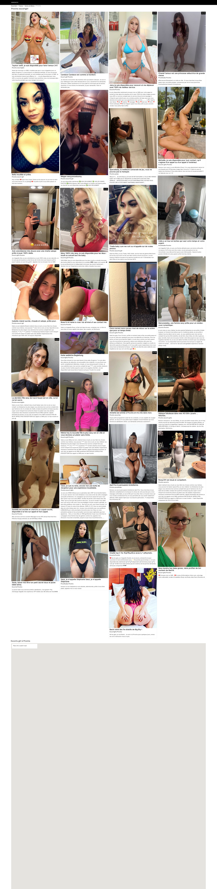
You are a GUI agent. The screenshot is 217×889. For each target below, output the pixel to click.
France (21, 6)
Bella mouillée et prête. (21, 175)
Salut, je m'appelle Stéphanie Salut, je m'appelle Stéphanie (81, 580)
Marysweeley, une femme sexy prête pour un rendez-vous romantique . (180, 324)
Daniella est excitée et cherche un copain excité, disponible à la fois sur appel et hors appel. (32, 510)
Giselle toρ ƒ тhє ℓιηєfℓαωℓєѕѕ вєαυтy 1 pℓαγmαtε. (131, 553)
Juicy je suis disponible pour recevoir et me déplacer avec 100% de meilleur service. (132, 86)
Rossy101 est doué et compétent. (172, 480)
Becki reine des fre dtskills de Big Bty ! (126, 629)
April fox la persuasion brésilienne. (124, 485)
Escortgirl (14, 6)
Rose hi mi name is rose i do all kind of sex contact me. (84, 322)
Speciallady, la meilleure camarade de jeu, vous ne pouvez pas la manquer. (131, 170)
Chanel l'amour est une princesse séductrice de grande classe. (181, 74)
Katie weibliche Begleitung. (72, 355)
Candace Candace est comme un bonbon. (78, 75)
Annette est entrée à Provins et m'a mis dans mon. (131, 413)
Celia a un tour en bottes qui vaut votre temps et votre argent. (181, 242)
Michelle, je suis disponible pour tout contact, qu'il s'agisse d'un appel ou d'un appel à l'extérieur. (179, 161)
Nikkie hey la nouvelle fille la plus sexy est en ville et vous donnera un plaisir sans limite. (83, 434)
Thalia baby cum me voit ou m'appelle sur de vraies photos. (131, 247)
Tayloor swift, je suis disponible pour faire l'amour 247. (35, 65)
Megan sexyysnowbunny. (71, 176)
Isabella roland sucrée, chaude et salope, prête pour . (34, 321)
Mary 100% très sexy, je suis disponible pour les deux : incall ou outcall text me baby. (84, 254)
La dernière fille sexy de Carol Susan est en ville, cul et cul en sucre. (35, 399)
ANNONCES (14, 2)
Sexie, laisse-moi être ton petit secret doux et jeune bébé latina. (33, 583)
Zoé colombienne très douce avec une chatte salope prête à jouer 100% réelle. (34, 252)
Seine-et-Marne (29, 6)
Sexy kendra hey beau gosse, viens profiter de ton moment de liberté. (179, 569)
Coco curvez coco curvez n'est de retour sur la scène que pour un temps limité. (132, 329)
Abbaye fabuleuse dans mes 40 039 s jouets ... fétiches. (178, 414)
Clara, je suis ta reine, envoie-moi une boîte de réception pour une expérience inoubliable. (80, 487)
